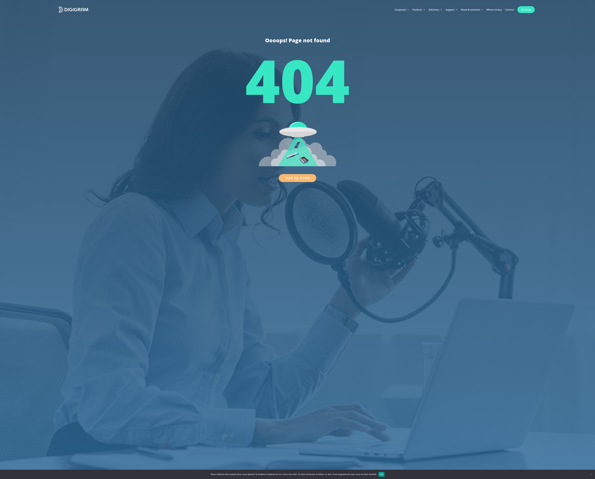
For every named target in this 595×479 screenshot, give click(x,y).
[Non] (591, 474)
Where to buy (494, 9)
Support (450, 9)
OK (381, 474)
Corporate (400, 9)
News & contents (470, 9)
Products (417, 9)
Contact (509, 9)
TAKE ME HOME (297, 178)
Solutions (434, 9)
